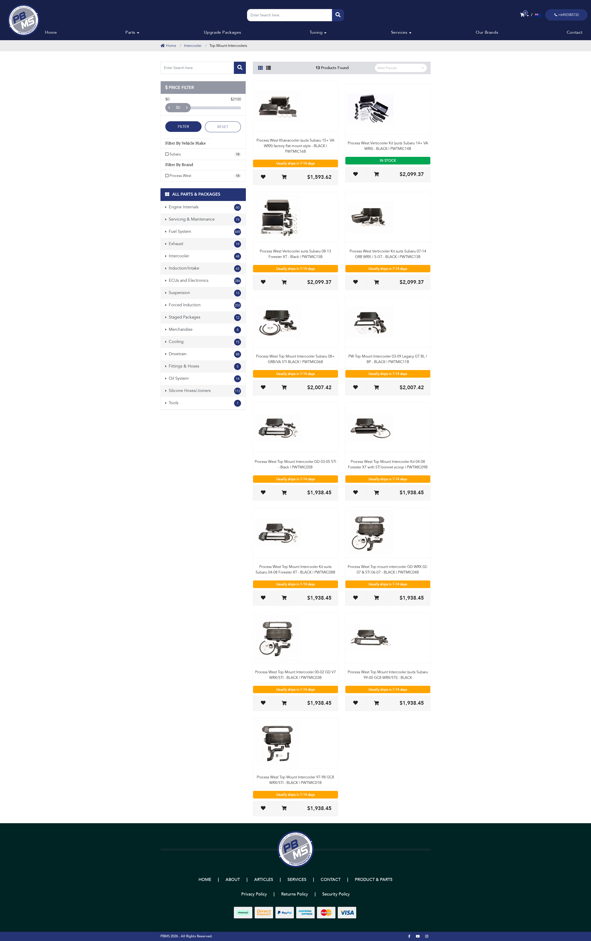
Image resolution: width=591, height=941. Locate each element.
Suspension (203, 293)
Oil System (203, 378)
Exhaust (203, 244)
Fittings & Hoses (203, 366)
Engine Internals (203, 207)
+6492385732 (568, 14)
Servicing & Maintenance (203, 219)
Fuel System (204, 231)
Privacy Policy (254, 894)
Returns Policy (294, 894)
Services (399, 32)
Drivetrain (203, 354)
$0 (178, 107)
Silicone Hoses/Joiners (204, 391)
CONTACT (331, 880)
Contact (574, 32)
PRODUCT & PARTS (373, 880)
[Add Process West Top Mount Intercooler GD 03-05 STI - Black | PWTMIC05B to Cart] (284, 493)
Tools (203, 403)
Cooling (203, 342)
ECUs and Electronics (204, 280)
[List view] (268, 67)
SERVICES (296, 880)
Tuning (316, 32)
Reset (222, 126)
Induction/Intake (203, 268)
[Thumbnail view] (260, 67)
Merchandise (203, 329)
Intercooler (203, 256)
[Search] (338, 15)
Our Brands (487, 32)
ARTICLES (263, 880)
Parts (130, 32)
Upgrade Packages (222, 32)
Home (51, 32)
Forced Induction (204, 305)
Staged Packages (203, 317)
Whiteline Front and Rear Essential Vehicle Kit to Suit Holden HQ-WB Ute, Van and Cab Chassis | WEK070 (35, 920)
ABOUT (233, 880)
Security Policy (336, 894)
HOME (205, 880)
